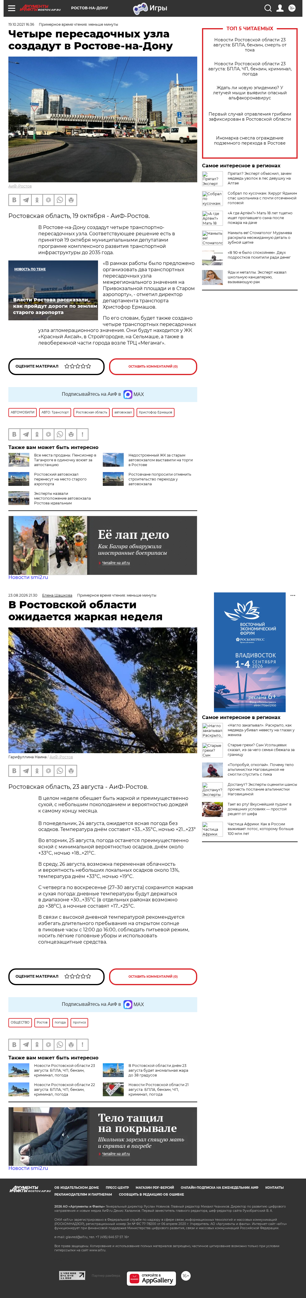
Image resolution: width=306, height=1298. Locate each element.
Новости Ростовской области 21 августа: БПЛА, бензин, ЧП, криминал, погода (158, 1089)
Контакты (274, 1188)
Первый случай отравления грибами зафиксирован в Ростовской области (250, 117)
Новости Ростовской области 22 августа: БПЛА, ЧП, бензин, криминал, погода (64, 1089)
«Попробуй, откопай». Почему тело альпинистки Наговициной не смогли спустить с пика (261, 769)
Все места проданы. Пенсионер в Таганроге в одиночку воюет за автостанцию (65, 460)
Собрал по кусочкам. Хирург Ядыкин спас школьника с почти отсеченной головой (262, 198)
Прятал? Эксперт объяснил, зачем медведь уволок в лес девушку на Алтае (259, 178)
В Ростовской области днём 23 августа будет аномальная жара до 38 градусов (158, 1070)
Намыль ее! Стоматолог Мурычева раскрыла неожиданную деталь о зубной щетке (260, 238)
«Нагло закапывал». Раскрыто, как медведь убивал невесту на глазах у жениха (261, 730)
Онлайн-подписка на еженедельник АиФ (219, 1188)
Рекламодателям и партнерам (83, 1195)
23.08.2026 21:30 (22, 595)
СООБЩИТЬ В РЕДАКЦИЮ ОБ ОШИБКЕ (151, 1195)
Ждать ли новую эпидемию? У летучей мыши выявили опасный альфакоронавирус (250, 93)
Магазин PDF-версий (155, 1188)
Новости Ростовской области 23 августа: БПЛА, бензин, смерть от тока (250, 45)
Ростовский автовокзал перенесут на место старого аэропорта (60, 479)
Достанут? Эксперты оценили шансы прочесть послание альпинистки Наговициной (262, 789)
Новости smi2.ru (28, 577)
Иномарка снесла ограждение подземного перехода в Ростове (250, 141)
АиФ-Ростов (20, 186)
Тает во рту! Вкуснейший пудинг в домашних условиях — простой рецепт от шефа (259, 809)
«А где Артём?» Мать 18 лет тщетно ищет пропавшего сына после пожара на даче (260, 218)
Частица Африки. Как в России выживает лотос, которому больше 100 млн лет (260, 829)
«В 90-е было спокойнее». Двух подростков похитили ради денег (259, 255)
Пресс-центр (117, 1188)
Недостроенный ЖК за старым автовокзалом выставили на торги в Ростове (160, 460)
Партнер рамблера (106, 1275)
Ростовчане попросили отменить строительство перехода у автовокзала (159, 479)
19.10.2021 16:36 (21, 24)
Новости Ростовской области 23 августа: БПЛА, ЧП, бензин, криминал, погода (250, 69)
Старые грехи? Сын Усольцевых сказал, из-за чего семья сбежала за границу (261, 750)
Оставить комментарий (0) (153, 367)
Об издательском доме (76, 1188)
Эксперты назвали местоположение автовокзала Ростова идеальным (62, 498)
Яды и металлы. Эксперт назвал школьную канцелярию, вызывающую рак (257, 277)
